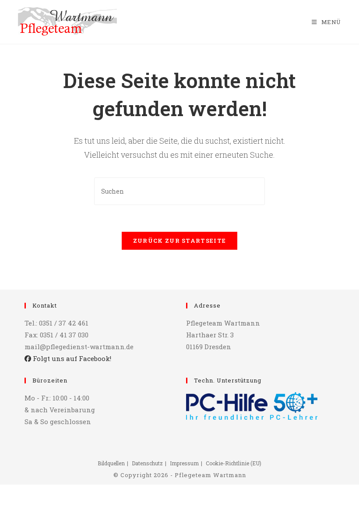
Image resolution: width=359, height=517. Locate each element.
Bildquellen (111, 463)
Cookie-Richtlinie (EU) (233, 463)
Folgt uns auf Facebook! (71, 358)
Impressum (184, 463)
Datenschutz (147, 463)
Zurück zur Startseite (179, 240)
